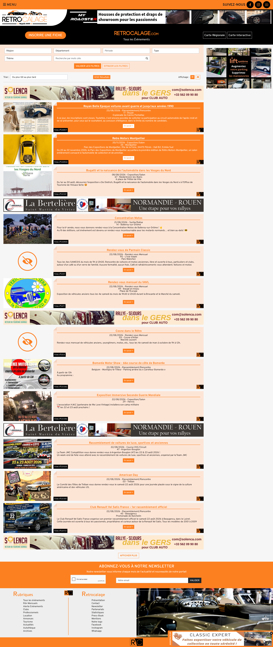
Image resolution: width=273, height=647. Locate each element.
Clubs (26, 609)
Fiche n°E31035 (60, 466)
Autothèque (29, 627)
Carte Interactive (239, 35)
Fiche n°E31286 (60, 419)
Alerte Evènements (33, 606)
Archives (27, 631)
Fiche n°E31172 (60, 531)
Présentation (98, 600)
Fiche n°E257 (59, 274)
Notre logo (97, 621)
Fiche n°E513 (59, 354)
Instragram (97, 627)
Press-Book (98, 615)
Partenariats (98, 609)
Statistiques (98, 612)
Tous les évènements (34, 600)
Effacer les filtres (116, 66)
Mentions (96, 618)
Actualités (28, 624)
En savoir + (128, 126)
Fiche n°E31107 (60, 194)
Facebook (96, 624)
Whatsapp (97, 631)
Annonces (28, 618)
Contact (96, 603)
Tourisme (28, 621)
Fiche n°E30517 (60, 130)
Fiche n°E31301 (60, 498)
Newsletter (97, 606)
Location (27, 615)
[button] (27, 117)
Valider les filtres (87, 66)
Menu (11, 4)
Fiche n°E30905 (61, 242)
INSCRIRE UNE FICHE (45, 35)
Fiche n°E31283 (60, 387)
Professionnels (30, 612)
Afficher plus (128, 555)
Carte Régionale (214, 35)
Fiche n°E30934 (61, 162)
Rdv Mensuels (30, 603)
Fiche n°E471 (59, 306)
